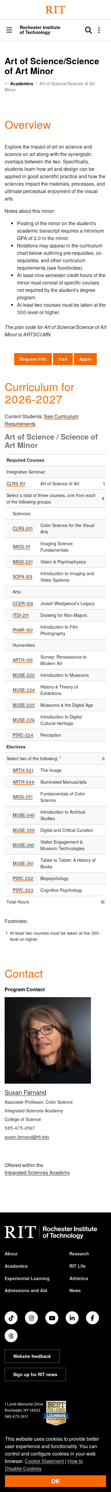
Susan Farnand (25, 1092)
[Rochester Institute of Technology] (55, 10)
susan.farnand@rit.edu (27, 1137)
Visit (63, 359)
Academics (21, 83)
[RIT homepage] (51, 1232)
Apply (85, 359)
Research (79, 1253)
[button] (9, 30)
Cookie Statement (44, 1461)
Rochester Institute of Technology (40, 30)
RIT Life (77, 1266)
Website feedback (32, 1356)
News (75, 1290)
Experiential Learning (27, 1278)
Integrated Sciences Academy (37, 1172)
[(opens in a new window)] (11, 1317)
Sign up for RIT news (35, 1374)
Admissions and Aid (26, 1290)
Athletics (78, 1278)
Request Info (35, 359)
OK (55, 1481)
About (11, 1253)
